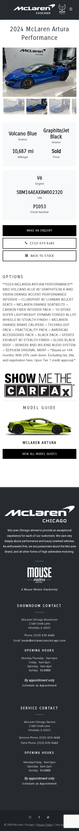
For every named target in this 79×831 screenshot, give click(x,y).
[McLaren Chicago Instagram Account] (30, 817)
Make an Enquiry (39, 230)
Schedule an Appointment (39, 685)
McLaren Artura (39, 443)
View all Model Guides (39, 454)
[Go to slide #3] (17, 106)
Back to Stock (42, 256)
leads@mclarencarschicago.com (44, 640)
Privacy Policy (44, 824)
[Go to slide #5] (63, 106)
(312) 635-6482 (42, 243)
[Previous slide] (9, 72)
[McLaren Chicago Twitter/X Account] (48, 817)
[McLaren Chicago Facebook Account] (39, 817)
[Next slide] (69, 72)
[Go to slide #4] (40, 106)
